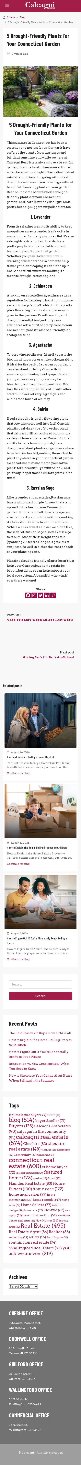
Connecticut (45, 1155)
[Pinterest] (53, 595)
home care (48, 1188)
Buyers (21, 1125)
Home (11, 17)
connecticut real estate (31, 1163)
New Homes (47, 1220)
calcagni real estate (39, 1139)
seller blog (18, 1237)
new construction (39, 1215)
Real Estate (42, 1225)
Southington (57, 1237)
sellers (37, 1237)
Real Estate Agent (28, 1232)
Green (54, 1178)
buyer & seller (50, 1121)
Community (25, 1154)
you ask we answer (40, 1250)
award (53, 1115)
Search (40, 996)
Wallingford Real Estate (35, 1248)
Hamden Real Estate (30, 1183)
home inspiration (27, 1194)
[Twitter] (40, 595)
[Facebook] (28, 595)
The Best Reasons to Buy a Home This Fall (30, 757)
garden (40, 1178)
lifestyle (53, 1210)
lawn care (33, 1210)
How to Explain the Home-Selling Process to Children (37, 847)
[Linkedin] (47, 595)
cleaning (48, 1149)
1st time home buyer (27, 1115)
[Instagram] (34, 595)
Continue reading (18, 773)
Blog (22, 17)
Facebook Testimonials (29, 1173)
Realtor (59, 1232)
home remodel (47, 1200)
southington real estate (32, 1242)
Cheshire (35, 1143)
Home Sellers (36, 1205)
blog (22, 1120)
